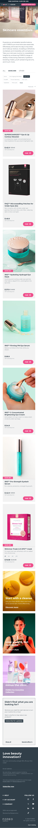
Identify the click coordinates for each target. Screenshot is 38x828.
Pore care (14, 82)
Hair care (24, 79)
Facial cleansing (15, 79)
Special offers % (27, 742)
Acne (5, 76)
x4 (9, 556)
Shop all (8, 742)
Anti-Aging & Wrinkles (15, 76)
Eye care (26, 76)
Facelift (6, 79)
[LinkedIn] (28, 808)
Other (21, 71)
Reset (21, 82)
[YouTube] (33, 804)
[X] (28, 804)
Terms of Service (17, 781)
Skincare (12, 71)
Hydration (6, 82)
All (4, 71)
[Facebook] (33, 799)
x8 (12, 556)
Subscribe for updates (14, 721)
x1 (5, 556)
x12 (16, 556)
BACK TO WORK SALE (28, 4)
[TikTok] (28, 813)
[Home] (19, 9)
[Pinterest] (33, 808)
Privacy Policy (6, 781)
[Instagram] (28, 799)
